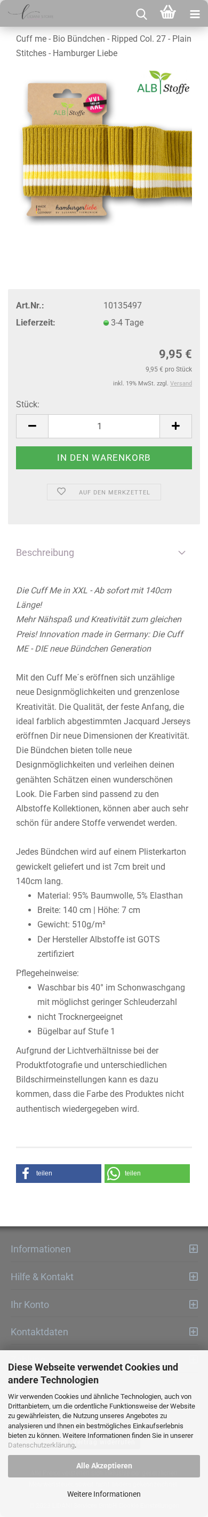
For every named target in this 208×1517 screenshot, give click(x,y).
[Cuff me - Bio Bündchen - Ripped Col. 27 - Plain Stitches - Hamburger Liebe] (104, 150)
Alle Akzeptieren (104, 1465)
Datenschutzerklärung (41, 1445)
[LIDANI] (26, 13)
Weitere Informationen (104, 1494)
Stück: (27, 404)
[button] (58, 1173)
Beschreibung (45, 552)
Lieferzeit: (35, 323)
